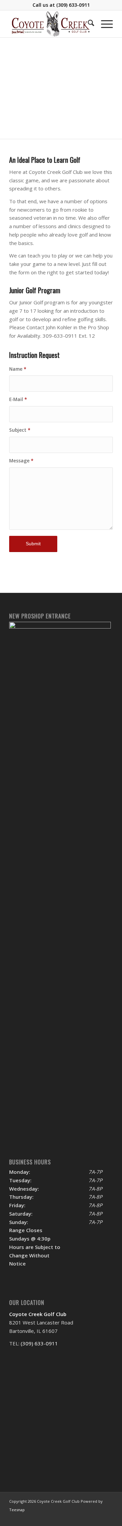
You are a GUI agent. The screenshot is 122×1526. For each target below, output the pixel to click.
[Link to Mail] (108, 1518)
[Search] (87, 23)
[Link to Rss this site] (98, 1518)
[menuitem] (87, 23)
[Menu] (103, 23)
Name (17, 369)
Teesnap (17, 1509)
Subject (19, 430)
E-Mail (18, 399)
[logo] (50, 23)
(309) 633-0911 (73, 5)
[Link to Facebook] (77, 1518)
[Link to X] (87, 1518)
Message (21, 460)
